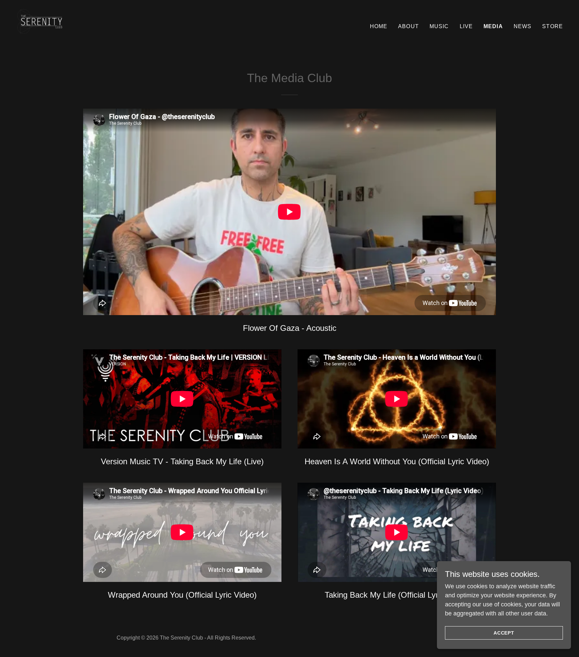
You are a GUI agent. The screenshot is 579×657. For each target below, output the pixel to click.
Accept (504, 633)
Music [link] (439, 26)
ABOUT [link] (408, 26)
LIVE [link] (466, 26)
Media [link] (493, 26)
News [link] (523, 26)
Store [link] (552, 26)
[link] (47, 25)
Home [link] (379, 26)
